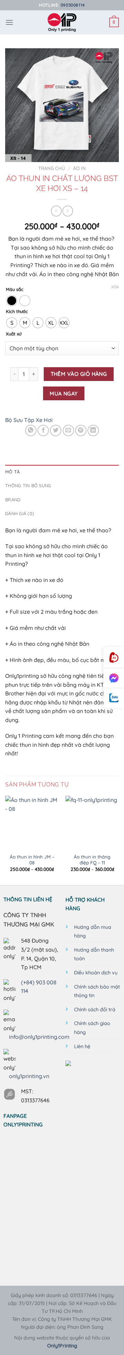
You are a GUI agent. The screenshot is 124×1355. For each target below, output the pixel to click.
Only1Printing (62, 1346)
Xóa (115, 286)
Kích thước (17, 311)
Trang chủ (51, 168)
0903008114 (73, 5)
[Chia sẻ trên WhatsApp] (31, 430)
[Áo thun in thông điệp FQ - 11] (92, 822)
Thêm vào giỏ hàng (79, 373)
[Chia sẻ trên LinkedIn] (93, 430)
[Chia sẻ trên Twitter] (55, 430)
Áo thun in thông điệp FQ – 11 (92, 860)
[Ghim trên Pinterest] (80, 430)
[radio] (12, 300)
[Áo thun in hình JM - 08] (32, 822)
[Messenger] (113, 678)
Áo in (79, 168)
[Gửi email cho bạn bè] (68, 430)
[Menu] (9, 22)
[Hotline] (113, 657)
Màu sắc (14, 289)
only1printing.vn (29, 1076)
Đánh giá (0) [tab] (19, 513)
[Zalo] (113, 698)
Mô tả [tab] (12, 471)
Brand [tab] (12, 499)
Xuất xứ (13, 334)
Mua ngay (64, 393)
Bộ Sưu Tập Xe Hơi (29, 419)
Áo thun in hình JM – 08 (32, 860)
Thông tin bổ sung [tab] (28, 485)
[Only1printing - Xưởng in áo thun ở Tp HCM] (62, 22)
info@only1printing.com (39, 1036)
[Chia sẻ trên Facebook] (43, 430)
